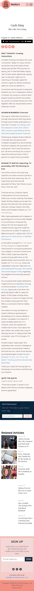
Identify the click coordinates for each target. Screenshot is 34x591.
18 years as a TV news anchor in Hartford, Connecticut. (16, 236)
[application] (17, 41)
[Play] (3, 41)
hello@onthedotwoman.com (17, 577)
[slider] (29, 41)
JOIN (28, 416)
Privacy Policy (17, 588)
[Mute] (25, 41)
